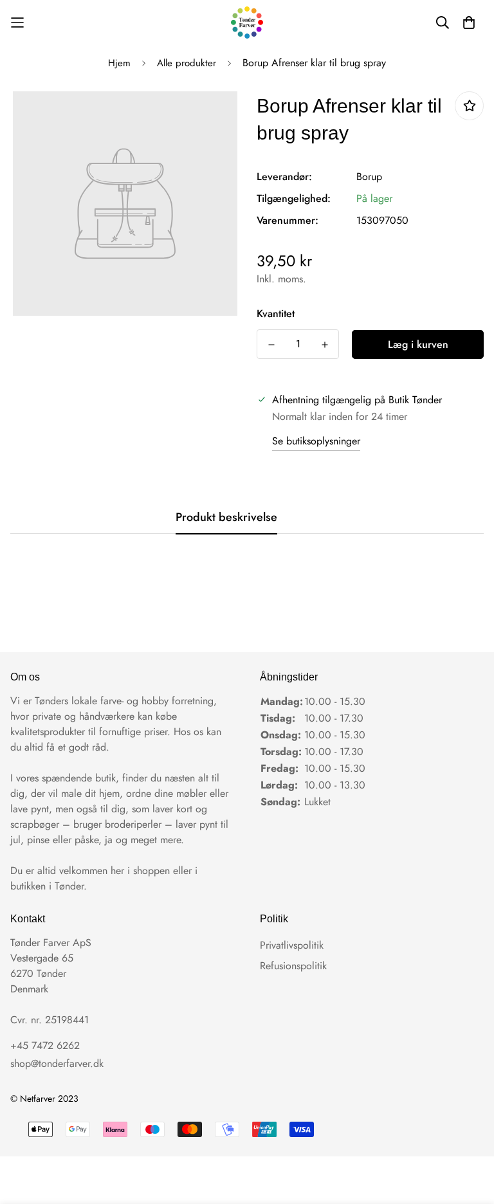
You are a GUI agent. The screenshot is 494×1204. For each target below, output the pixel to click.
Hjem (119, 63)
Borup (369, 176)
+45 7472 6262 (45, 1045)
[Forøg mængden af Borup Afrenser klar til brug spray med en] (324, 345)
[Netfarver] (247, 22)
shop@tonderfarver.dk (57, 1063)
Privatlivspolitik (292, 945)
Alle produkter (186, 63)
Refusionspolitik (293, 965)
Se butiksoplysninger (316, 440)
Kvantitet (276, 313)
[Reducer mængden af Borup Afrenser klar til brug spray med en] (271, 345)
